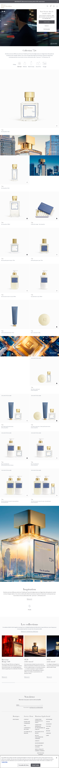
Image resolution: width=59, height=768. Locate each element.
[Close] (56, 757)
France (47, 26)
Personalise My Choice (24, 765)
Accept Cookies (35, 765)
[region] (29, 761)
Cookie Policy (4, 762)
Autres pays (47, 29)
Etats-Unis (47, 22)
